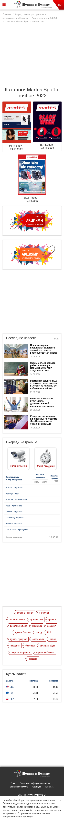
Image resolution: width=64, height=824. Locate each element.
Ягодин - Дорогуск (14, 487)
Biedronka (37, 625)
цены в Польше (23, 632)
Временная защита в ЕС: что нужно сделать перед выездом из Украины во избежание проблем (44, 384)
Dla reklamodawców (19, 786)
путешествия (36, 619)
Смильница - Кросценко (17, 529)
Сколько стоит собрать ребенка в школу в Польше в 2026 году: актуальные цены (42, 366)
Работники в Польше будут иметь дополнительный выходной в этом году (42, 402)
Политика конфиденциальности (35, 783)
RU (60, 4)
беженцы (30, 645)
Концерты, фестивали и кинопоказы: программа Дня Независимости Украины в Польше (43, 420)
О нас (13, 783)
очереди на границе (20, 652)
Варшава (33, 658)
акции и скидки (17, 619)
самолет (51, 625)
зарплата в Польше (45, 652)
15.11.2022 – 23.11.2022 (47, 146)
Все (56, 338)
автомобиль (38, 639)
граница (52, 619)
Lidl (49, 632)
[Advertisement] (32, 53)
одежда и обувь (47, 645)
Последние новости (21, 337)
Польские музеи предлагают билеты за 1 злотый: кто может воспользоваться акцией (43, 349)
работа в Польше (18, 625)
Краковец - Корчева (15, 517)
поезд (39, 632)
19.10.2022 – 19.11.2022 (16, 147)
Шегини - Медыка (14, 523)
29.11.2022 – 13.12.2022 (32, 199)
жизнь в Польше (25, 612)
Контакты (49, 786)
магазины (44, 612)
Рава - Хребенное (14, 505)
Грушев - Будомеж (14, 511)
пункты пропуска (18, 639)
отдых (53, 639)
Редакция (36, 786)
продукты (15, 645)
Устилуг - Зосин (13, 493)
